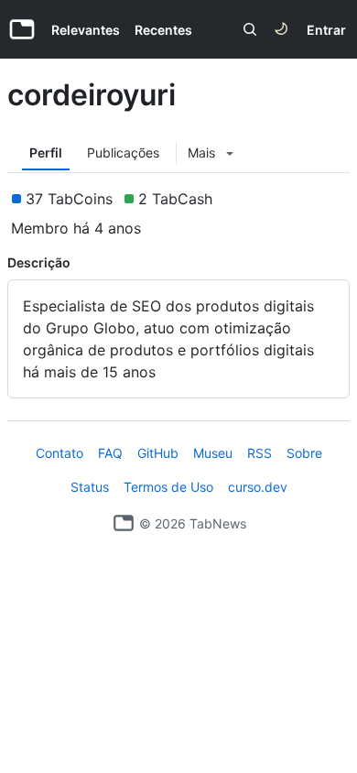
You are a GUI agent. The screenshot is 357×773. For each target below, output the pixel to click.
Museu (213, 453)
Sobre (304, 453)
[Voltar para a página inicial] (123, 523)
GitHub (157, 453)
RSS (259, 453)
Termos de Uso (168, 487)
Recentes (163, 30)
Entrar (326, 30)
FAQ (110, 453)
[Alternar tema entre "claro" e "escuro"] (281, 29)
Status (89, 487)
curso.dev (257, 487)
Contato (59, 453)
